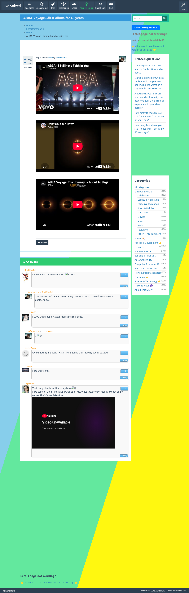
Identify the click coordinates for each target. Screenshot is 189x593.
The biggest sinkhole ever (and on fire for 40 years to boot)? (149, 69)
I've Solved (12, 6)
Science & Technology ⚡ (148, 281)
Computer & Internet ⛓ (147, 264)
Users (74, 8)
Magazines (143, 212)
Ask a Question (86, 8)
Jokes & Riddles (145, 208)
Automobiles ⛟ (143, 260)
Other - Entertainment (149, 234)
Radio (140, 225)
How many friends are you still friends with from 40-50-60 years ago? (149, 116)
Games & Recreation (148, 204)
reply (125, 286)
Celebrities (143, 195)
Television (142, 229)
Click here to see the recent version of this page (49, 582)
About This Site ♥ (144, 290)
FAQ (111, 8)
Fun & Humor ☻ (143, 251)
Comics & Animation (148, 199)
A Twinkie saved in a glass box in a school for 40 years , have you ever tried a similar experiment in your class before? (149, 100)
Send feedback (9, 591)
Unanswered (42, 8)
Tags (53, 8)
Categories (63, 8)
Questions (29, 8)
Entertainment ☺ (144, 191)
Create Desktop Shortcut (146, 28)
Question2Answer (158, 590)
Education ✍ (141, 277)
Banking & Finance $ (145, 255)
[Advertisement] (75, 46)
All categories (142, 187)
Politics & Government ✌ (148, 242)
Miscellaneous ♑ (144, 285)
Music (50, 58)
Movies (141, 216)
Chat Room (100, 8)
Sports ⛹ (140, 238)
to (40, 292)
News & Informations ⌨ (148, 272)
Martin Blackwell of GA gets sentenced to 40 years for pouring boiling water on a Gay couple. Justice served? (149, 83)
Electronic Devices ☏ (146, 268)
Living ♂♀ (140, 247)
